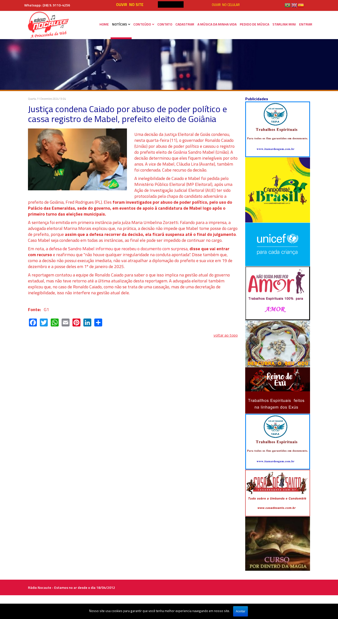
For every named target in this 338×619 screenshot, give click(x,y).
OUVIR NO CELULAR (226, 4)
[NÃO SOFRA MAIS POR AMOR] (277, 293)
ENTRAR (305, 24)
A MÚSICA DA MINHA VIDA (217, 24)
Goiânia (180, 152)
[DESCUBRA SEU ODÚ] (277, 343)
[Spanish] (301, 7)
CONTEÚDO (142, 24)
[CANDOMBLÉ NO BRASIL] (277, 189)
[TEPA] (277, 129)
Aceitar (240, 611)
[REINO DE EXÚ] (277, 390)
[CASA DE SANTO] (277, 492)
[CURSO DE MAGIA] (277, 543)
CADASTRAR (184, 24)
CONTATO (164, 24)
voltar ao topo (226, 335)
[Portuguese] (287, 7)
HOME (104, 24)
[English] (294, 7)
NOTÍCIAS (119, 24)
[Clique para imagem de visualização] (77, 159)
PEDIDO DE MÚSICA (254, 24)
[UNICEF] (277, 244)
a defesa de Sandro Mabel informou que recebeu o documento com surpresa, (118, 248)
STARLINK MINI (284, 24)
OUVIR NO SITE (130, 4)
